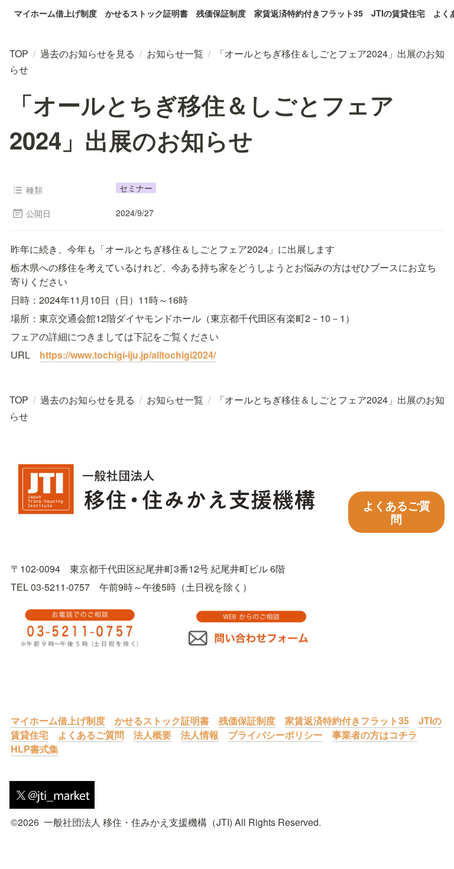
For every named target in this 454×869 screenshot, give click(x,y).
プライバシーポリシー (275, 734)
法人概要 (152, 734)
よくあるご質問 (91, 734)
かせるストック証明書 (146, 13)
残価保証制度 (221, 13)
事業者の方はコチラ (374, 734)
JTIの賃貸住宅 (398, 13)
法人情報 (200, 734)
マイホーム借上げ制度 (55, 13)
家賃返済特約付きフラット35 (308, 13)
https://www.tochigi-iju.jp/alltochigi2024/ (128, 355)
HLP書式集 (35, 749)
